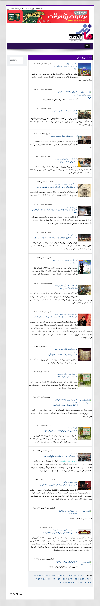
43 (51, 579)
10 (72, 575)
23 (42, 575)
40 (59, 579)
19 (52, 575)
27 (90, 579)
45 (46, 579)
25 (37, 575)
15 (61, 575)
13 (65, 575)
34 (74, 579)
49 (36, 579)
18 (54, 575)
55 (78, 582)
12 (67, 575)
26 (35, 575)
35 (71, 579)
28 (88, 579)
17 (56, 575)
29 (86, 579)
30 (83, 579)
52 (86, 582)
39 (62, 579)
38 (64, 579)
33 (76, 579)
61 (64, 582)
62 (61, 582)
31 (81, 579)
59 (69, 582)
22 (44, 575)
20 (49, 575)
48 (39, 579)
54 (81, 582)
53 (83, 582)
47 (41, 579)
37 (66, 579)
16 (59, 575)
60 (66, 582)
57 (74, 582)
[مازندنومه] (80, 32)
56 (76, 582)
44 (49, 579)
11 (70, 575)
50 (90, 582)
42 (54, 579)
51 (88, 582)
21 (47, 575)
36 (69, 579)
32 (78, 579)
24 (40, 575)
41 (56, 579)
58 (71, 582)
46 (44, 579)
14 (63, 575)
